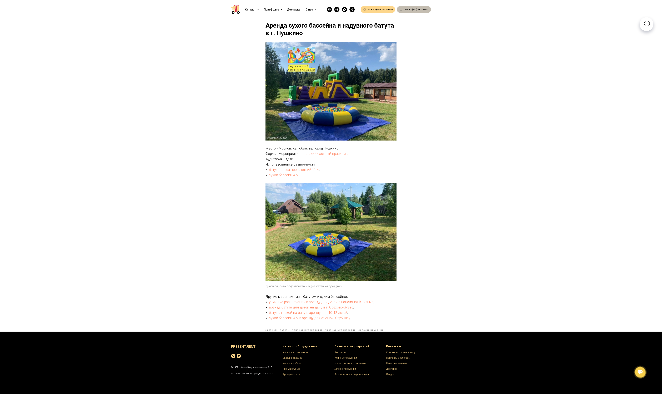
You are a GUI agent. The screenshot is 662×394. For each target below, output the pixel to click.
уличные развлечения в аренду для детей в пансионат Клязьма (321, 302)
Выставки (340, 352)
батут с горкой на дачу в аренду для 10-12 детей (308, 313)
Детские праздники (345, 368)
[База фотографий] (233, 356)
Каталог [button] (251, 9)
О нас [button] (309, 9)
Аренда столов (291, 374)
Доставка (293, 9)
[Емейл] (329, 9)
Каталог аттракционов (296, 352)
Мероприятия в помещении (350, 363)
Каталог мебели (292, 363)
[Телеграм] (336, 9)
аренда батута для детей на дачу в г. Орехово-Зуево (311, 307)
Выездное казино (292, 357)
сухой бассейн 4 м (283, 175)
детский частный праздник (325, 154)
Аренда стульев (291, 368)
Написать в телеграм (398, 357)
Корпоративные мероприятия (351, 374)
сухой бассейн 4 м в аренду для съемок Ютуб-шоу (309, 318)
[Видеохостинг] (239, 356)
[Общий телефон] (352, 9)
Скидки (390, 374)
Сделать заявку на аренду (400, 352)
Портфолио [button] (272, 9)
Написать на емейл (397, 363)
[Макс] (344, 9)
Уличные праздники (345, 357)
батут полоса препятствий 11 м (294, 170)
